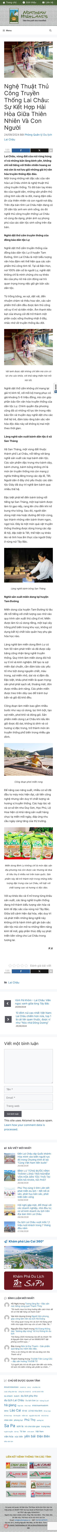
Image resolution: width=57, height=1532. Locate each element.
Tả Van (23, 1431)
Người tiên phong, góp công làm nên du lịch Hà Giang (30, 1317)
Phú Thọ (29, 1419)
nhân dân (8, 1420)
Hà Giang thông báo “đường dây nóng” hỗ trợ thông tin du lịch (31, 1331)
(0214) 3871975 (41, 1520)
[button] (50, 30)
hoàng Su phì (44, 1401)
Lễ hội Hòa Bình (35, 1411)
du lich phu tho (29, 1395)
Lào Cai (15, 1410)
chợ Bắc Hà (36, 1387)
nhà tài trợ (44, 1416)
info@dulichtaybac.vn (23, 1520)
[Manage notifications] (6, 1526)
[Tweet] (39, 150)
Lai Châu (13, 982)
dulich (16, 1396)
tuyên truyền (8, 1432)
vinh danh (30, 1432)
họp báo (20, 1406)
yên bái (30, 1436)
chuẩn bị (23, 1387)
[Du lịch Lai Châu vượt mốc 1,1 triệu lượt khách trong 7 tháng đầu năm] (9, 1227)
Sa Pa (9, 1425)
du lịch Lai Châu (14, 1400)
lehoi (6, 1411)
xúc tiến (19, 1436)
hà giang (10, 1405)
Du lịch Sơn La (31, 1400)
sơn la (20, 1426)
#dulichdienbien (11, 1387)
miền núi (25, 1416)
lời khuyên (16, 1416)
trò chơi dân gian (32, 1426)
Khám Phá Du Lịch (28, 1276)
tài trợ (16, 1432)
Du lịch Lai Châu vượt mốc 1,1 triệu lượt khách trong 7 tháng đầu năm (34, 1225)
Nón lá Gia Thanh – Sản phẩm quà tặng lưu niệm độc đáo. (30, 1347)
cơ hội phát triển (38, 1392)
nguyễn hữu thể (34, 1416)
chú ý (29, 1387)
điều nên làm (8, 1441)
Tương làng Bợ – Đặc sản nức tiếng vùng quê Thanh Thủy (30, 1304)
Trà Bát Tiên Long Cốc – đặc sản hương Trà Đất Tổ (31, 1360)
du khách (8, 1396)
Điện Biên (43, 1436)
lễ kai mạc (47, 1411)
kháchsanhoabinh (40, 1405)
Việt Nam (39, 1431)
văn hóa (8, 1436)
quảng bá (40, 1420)
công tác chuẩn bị (24, 1392)
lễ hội (24, 1411)
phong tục (18, 1420)
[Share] (21, 150)
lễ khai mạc (8, 1416)
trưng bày (45, 1426)
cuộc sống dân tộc (10, 1392)
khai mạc (28, 1406)
